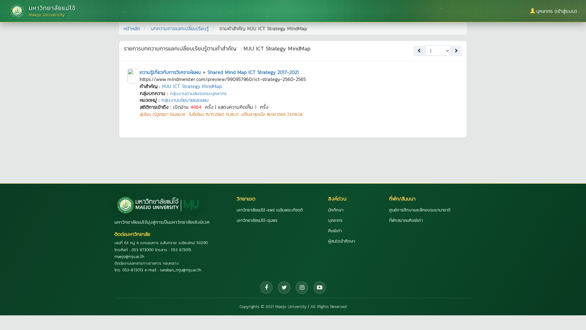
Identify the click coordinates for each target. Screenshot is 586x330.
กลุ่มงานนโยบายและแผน (185, 100)
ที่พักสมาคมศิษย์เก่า (406, 220)
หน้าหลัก (132, 28)
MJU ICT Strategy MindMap (192, 86)
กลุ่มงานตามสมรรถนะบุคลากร (198, 93)
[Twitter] (284, 287)
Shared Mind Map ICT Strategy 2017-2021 (253, 72)
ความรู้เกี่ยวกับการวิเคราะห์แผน (170, 72)
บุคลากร (335, 220)
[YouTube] (319, 287)
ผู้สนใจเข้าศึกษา (341, 241)
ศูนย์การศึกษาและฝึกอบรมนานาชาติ (419, 210)
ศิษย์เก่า (335, 231)
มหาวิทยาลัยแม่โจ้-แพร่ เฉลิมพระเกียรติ (270, 210)
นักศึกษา (335, 210)
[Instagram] (302, 287)
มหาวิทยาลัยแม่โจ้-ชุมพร (257, 220)
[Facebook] (266, 287)
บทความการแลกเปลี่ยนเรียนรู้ (180, 28)
